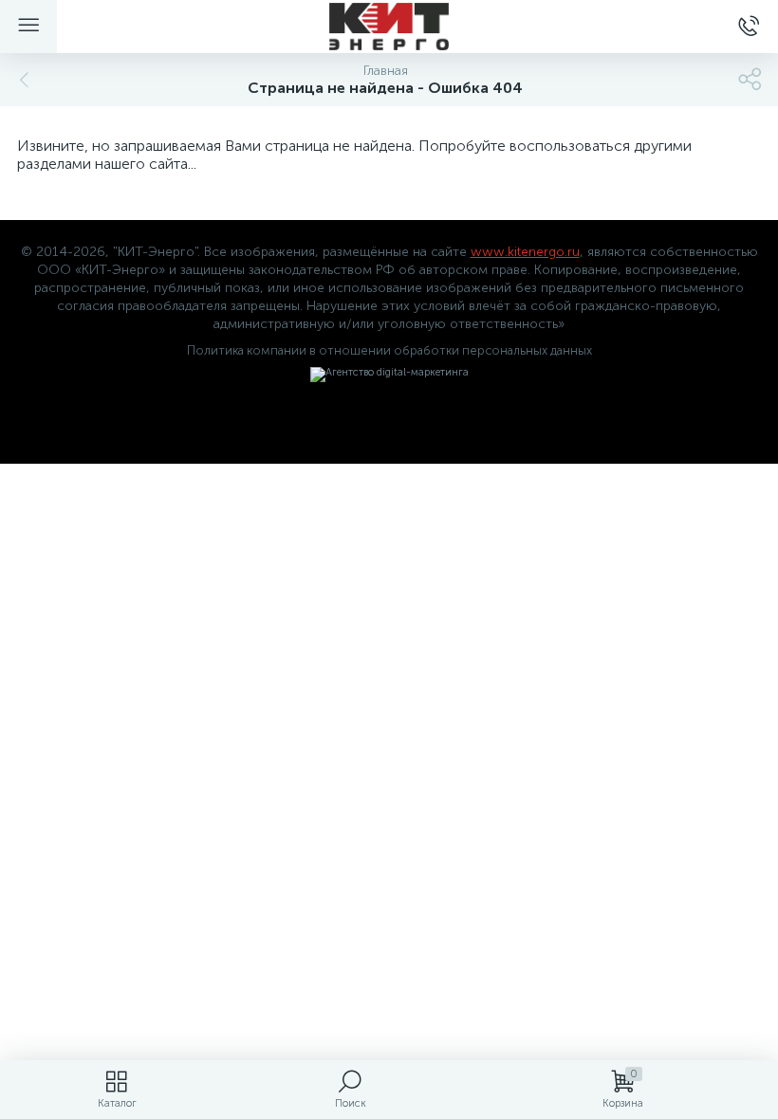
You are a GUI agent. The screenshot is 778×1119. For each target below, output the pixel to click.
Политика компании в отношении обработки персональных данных (389, 350)
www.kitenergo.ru (525, 252)
